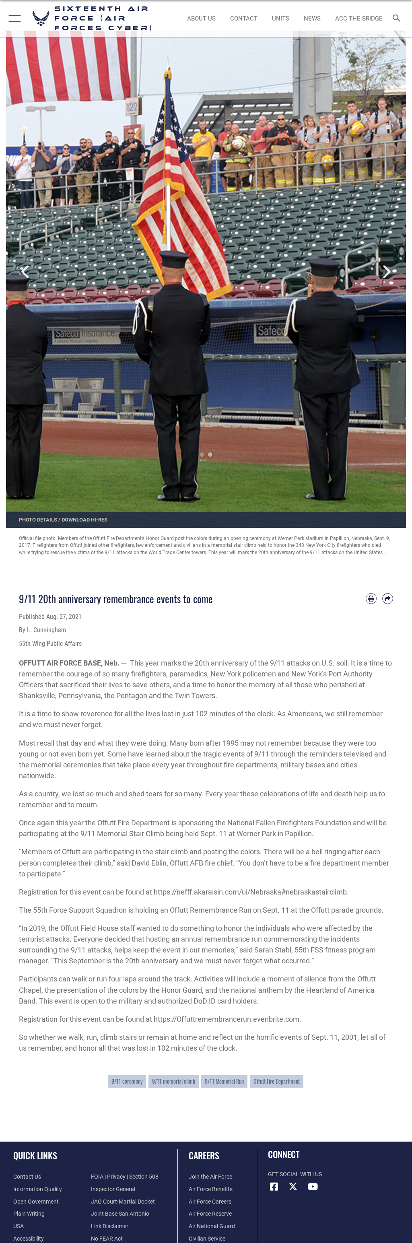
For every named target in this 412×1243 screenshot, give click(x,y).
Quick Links (35, 1155)
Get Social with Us (295, 1174)
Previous (26, 272)
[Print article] (371, 598)
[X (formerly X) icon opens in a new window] (293, 1187)
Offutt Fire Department (276, 1081)
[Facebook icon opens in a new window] (274, 1187)
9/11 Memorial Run (224, 1081)
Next (386, 272)
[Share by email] (387, 598)
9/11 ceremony (126, 1081)
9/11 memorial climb (173, 1081)
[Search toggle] (398, 19)
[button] (13, 18)
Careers (204, 1155)
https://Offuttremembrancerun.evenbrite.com (226, 1019)
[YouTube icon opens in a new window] (313, 1187)
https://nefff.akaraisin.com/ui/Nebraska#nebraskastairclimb (250, 892)
